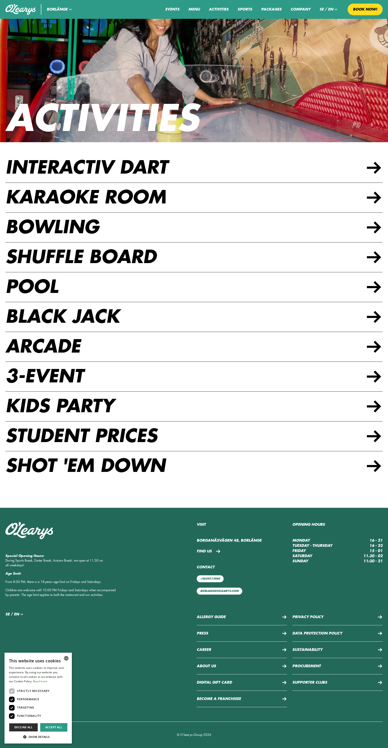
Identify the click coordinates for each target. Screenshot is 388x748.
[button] (60, 9)
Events (172, 9)
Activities (219, 9)
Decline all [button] (23, 727)
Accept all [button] (53, 727)
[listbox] (66, 658)
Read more (40, 681)
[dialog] (38, 698)
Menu (194, 9)
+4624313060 (210, 578)
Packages (271, 9)
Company (301, 9)
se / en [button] (326, 9)
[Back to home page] (20, 9)
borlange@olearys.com (219, 591)
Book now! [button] (365, 9)
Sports (245, 9)
